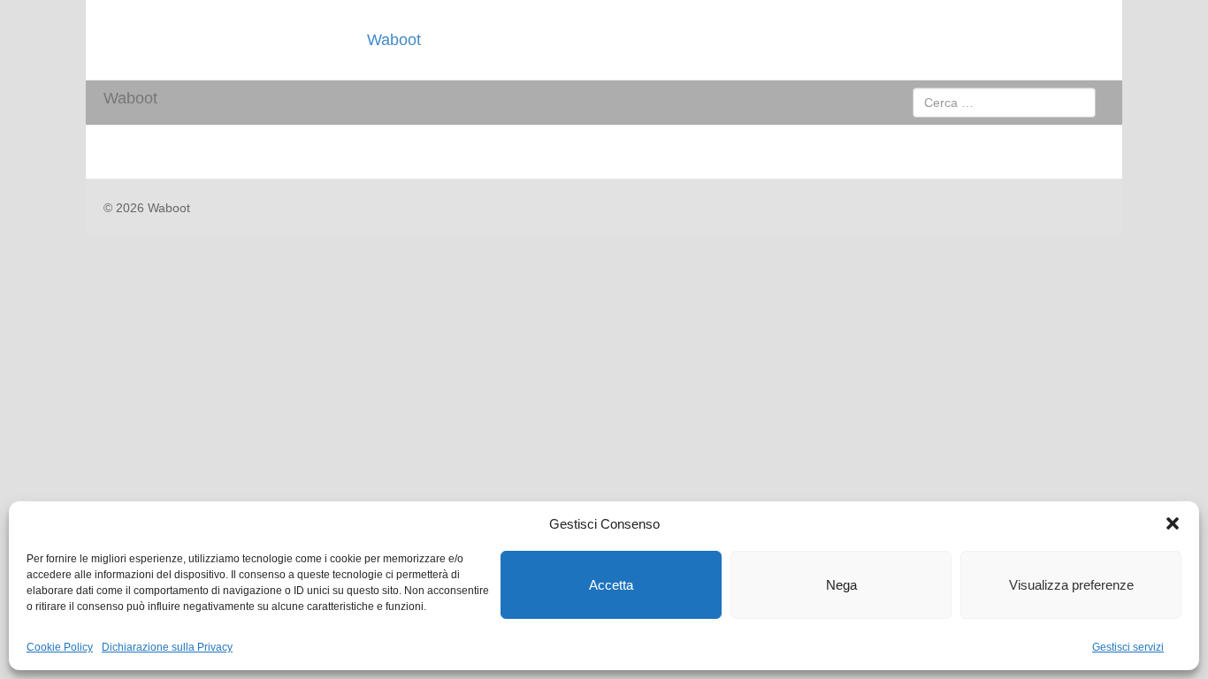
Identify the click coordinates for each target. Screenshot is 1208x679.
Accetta (611, 584)
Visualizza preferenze (1071, 584)
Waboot (394, 40)
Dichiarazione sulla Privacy (167, 647)
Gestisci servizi (1128, 647)
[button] (1172, 523)
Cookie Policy (60, 647)
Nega (841, 584)
